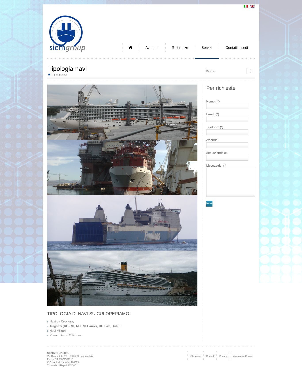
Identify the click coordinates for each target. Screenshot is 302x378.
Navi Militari (58, 330)
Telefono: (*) (214, 127)
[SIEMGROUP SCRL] (67, 52)
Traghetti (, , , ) (85, 326)
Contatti (210, 356)
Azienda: (212, 140)
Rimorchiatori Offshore (65, 335)
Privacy (223, 356)
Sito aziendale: (216, 152)
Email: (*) (212, 114)
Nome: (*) (213, 101)
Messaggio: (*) (216, 165)
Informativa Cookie (243, 356)
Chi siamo (195, 356)
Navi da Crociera (61, 321)
